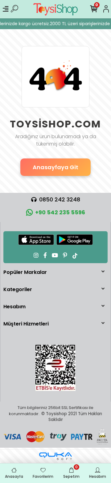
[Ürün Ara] (14, 9)
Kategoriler (17, 289)
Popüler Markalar (25, 272)
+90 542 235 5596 (60, 212)
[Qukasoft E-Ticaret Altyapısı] (55, 456)
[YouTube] (55, 255)
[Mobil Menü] (5, 9)
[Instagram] (36, 255)
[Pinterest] (65, 255)
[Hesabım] (106, 9)
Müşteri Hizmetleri (26, 323)
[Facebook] (45, 255)
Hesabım (14, 306)
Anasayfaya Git (55, 167)
